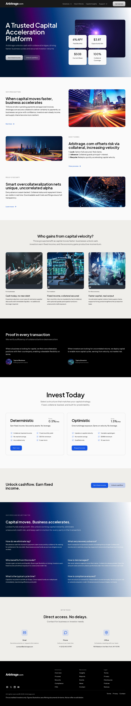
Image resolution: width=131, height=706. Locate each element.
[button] (67, 4)
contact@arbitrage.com (24, 647)
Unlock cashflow (32, 58)
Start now (16, 448)
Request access (79, 448)
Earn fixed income (14, 58)
